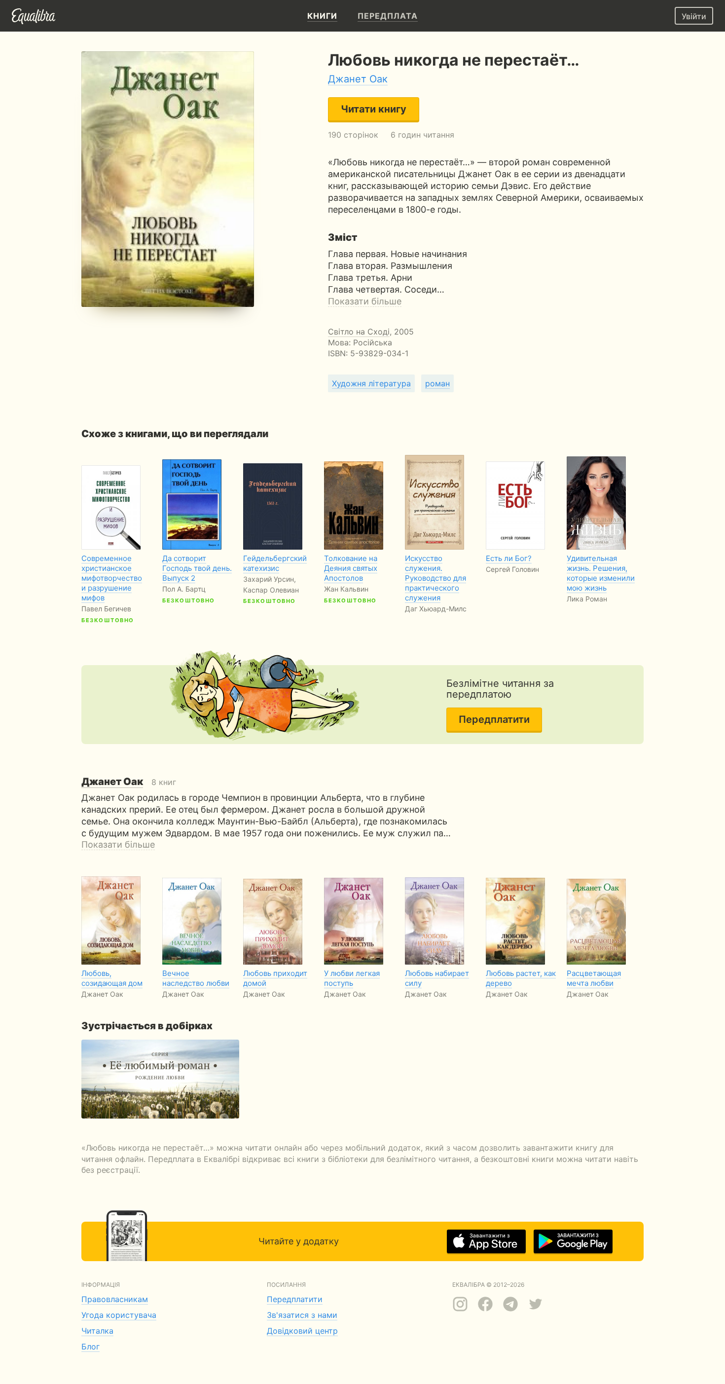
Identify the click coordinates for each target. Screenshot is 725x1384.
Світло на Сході (359, 332)
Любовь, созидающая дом (112, 978)
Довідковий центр (302, 1331)
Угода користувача (118, 1315)
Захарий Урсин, (269, 579)
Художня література (371, 383)
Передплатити (494, 719)
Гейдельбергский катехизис (275, 563)
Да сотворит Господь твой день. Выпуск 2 (197, 568)
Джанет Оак (358, 79)
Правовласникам (114, 1299)
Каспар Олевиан (271, 590)
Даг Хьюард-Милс (436, 608)
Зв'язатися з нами (302, 1315)
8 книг (128, 782)
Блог (90, 1346)
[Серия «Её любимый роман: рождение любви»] (160, 1079)
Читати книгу (373, 109)
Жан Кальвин (346, 589)
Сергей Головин (512, 569)
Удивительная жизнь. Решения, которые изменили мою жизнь (601, 573)
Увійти (694, 16)
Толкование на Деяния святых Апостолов (350, 568)
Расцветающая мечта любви (594, 978)
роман (437, 383)
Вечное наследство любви (195, 978)
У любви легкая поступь (352, 978)
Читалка (97, 1331)
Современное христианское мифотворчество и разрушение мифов (111, 578)
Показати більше (364, 301)
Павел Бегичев (106, 608)
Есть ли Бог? (509, 558)
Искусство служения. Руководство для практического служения (435, 578)
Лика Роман (587, 599)
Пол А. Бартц (184, 589)
